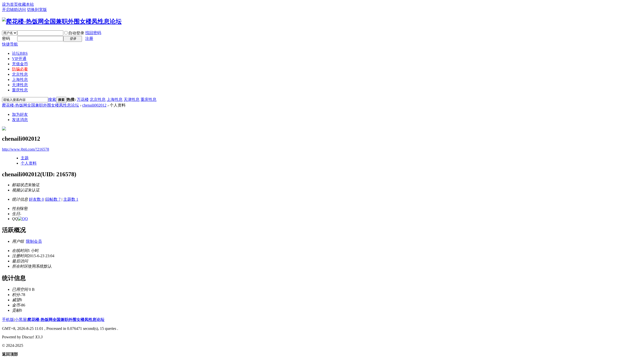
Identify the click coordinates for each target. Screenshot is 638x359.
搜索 (52, 99)
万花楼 (83, 99)
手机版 (8, 319)
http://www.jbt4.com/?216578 (25, 149)
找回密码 (93, 33)
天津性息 (20, 85)
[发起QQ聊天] (23, 219)
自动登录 (76, 33)
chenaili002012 (94, 105)
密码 (6, 38)
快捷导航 (10, 44)
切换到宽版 (37, 9)
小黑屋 (21, 319)
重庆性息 (20, 90)
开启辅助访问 (14, 9)
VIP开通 (19, 59)
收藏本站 (26, 4)
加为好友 (20, 114)
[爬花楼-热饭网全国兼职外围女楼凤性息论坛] (62, 21)
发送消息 (20, 120)
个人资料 (29, 163)
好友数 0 (36, 199)
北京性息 (20, 74)
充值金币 (20, 64)
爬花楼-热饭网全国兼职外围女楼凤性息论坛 (40, 105)
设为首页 (10, 4)
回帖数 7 (53, 199)
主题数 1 (70, 199)
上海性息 (20, 79)
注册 (89, 38)
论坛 (20, 53)
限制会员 (34, 241)
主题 (25, 158)
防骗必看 (20, 69)
